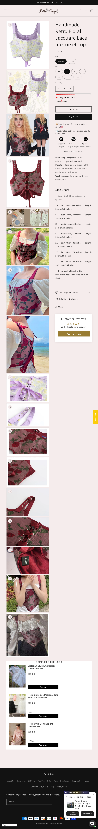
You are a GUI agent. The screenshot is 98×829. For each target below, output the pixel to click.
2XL (68, 77)
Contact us (21, 781)
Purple (61, 61)
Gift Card (31, 781)
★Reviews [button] (95, 417)
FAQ (52, 787)
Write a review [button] (74, 334)
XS (60, 72)
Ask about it (87, 814)
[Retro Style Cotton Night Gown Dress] (17, 735)
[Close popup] (93, 794)
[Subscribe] (49, 802)
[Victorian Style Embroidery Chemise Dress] (17, 677)
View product (73, 814)
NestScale (79, 151)
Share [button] (60, 307)
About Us (10, 781)
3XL (79, 77)
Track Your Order (45, 781)
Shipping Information (80, 781)
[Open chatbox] (92, 823)
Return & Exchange (61, 781)
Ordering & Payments (39, 787)
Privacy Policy (61, 787)
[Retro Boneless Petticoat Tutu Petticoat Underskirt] (17, 706)
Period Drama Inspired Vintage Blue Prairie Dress (83, 803)
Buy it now (73, 117)
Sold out (43, 687)
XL (59, 77)
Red (72, 61)
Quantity (58, 83)
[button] (5, 11)
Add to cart (43, 716)
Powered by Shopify (55, 823)
